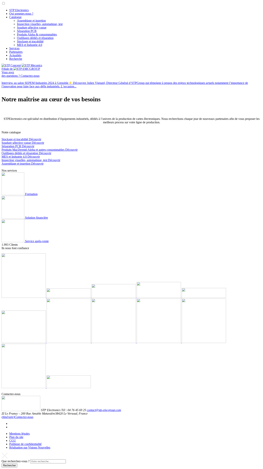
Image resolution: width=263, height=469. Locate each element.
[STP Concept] (11, 65)
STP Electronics (19, 10)
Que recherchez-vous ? (15, 461)
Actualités (15, 55)
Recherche (15, 58)
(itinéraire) (8, 417)
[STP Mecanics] (32, 65)
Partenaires (16, 51)
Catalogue (15, 17)
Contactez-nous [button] (23, 417)
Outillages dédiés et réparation (35, 38)
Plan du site (16, 437)
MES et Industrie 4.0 (29, 45)
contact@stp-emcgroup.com (104, 410)
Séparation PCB (27, 31)
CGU (12, 440)
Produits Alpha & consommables (37, 34)
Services (14, 48)
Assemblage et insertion (31, 20)
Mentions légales (19, 433)
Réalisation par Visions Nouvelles (29, 447)
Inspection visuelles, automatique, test (40, 24)
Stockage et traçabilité (30, 41)
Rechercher (9, 465)
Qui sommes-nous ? (21, 13)
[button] (3, 3)
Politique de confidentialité (25, 444)
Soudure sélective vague (31, 27)
